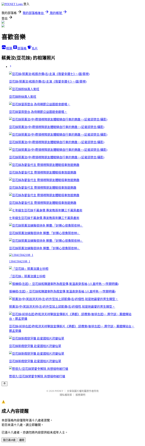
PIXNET (59, 391)
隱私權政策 (66, 394)
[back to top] (5, 383)
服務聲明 (80, 394)
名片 (35, 48)
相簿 (9, 48)
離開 (21, 440)
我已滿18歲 (9, 440)
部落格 (22, 48)
